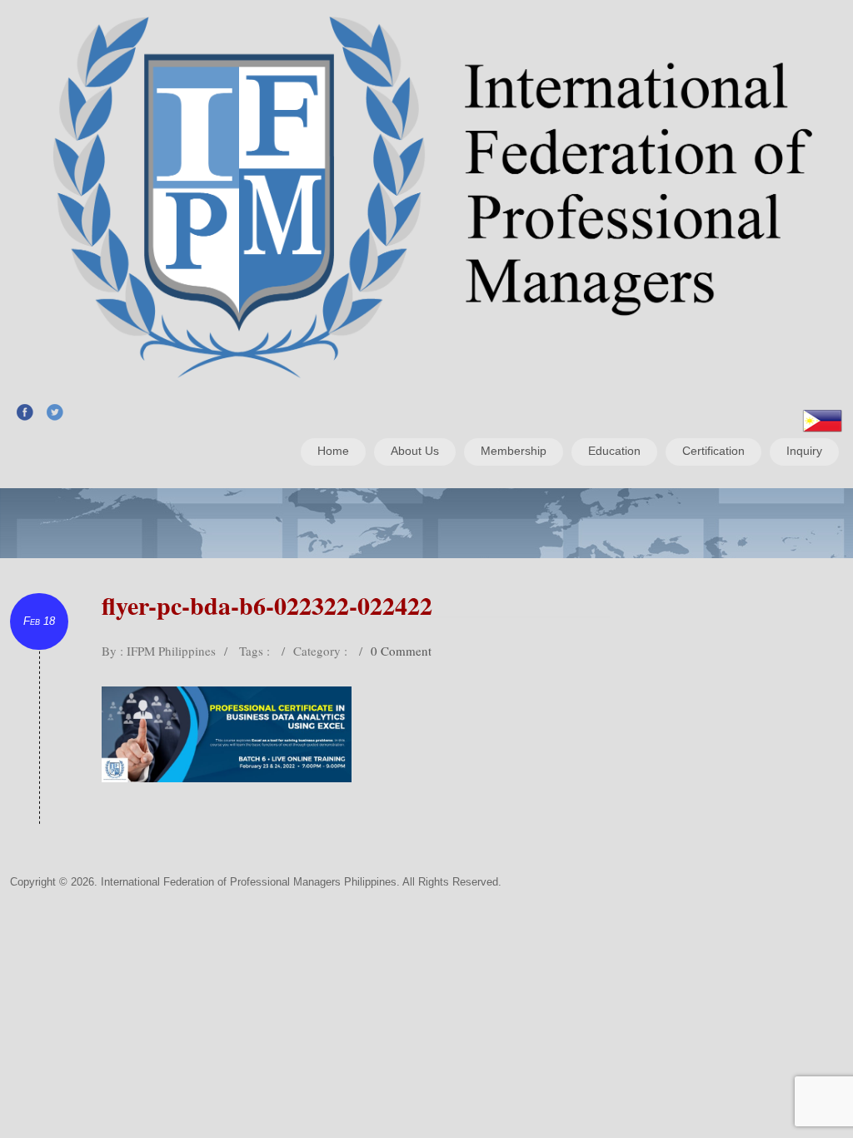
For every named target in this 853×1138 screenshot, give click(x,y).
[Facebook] (25, 411)
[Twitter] (55, 411)
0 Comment (401, 650)
